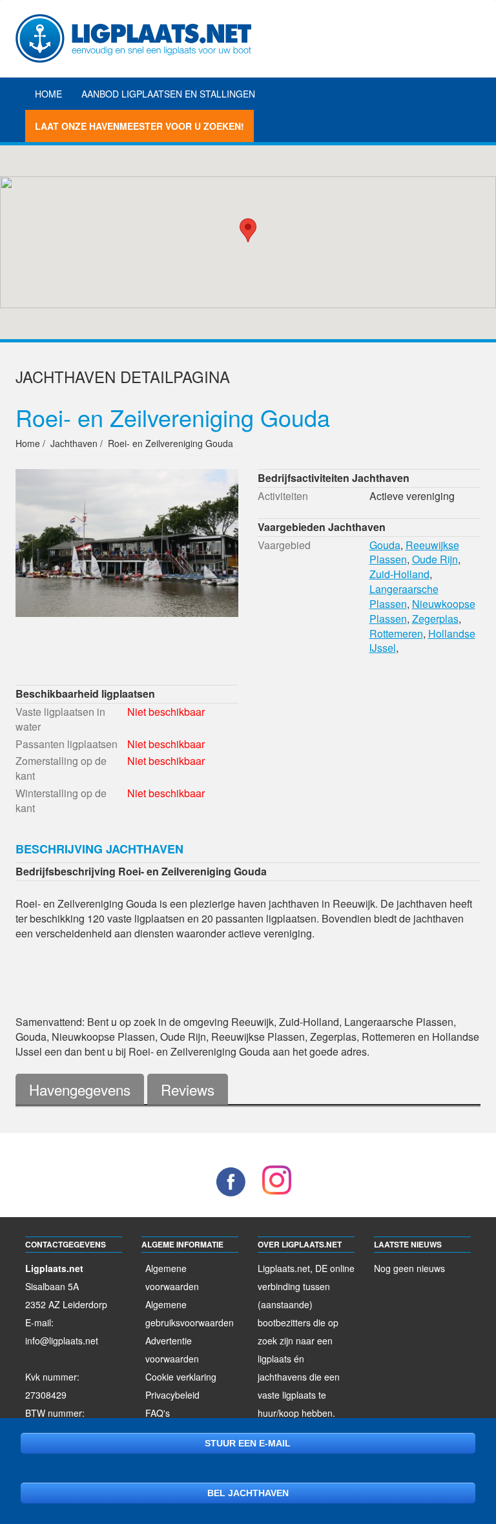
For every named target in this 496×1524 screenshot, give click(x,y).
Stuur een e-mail (248, 1443)
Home (48, 93)
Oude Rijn (435, 559)
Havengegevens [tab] (79, 1089)
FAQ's (157, 1412)
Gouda (384, 545)
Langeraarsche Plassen (404, 596)
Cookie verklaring (180, 1376)
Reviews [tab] (187, 1089)
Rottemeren (396, 633)
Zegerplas (435, 618)
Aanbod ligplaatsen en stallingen (168, 93)
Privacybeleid (172, 1394)
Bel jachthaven (248, 1493)
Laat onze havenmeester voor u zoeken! (139, 126)
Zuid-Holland (399, 574)
